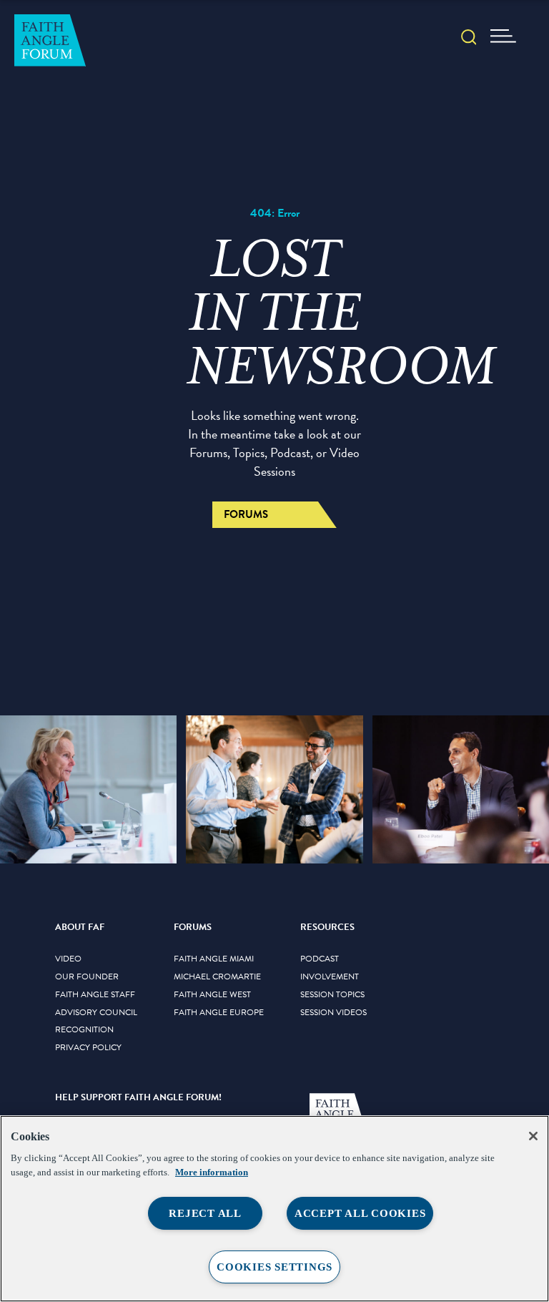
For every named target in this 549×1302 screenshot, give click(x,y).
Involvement (329, 977)
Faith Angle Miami (214, 959)
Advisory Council (96, 1013)
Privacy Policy (88, 1048)
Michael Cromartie (217, 977)
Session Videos (333, 1013)
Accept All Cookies (360, 1213)
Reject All (205, 1213)
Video (68, 959)
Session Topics (332, 995)
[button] (469, 38)
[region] (274, 1208)
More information (211, 1172)
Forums (246, 514)
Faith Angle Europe (219, 1013)
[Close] (533, 1136)
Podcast (319, 959)
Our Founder (87, 977)
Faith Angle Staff (95, 995)
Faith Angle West (212, 995)
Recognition (84, 1030)
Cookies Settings (274, 1267)
